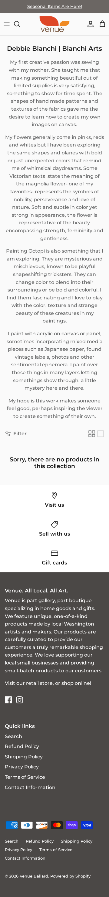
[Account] (89, 24)
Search (13, 736)
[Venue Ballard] (54, 24)
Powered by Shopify (70, 876)
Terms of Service (25, 777)
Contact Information (30, 787)
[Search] (20, 24)
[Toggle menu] (6, 24)
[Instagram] (19, 699)
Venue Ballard (34, 876)
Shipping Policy (24, 757)
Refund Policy (22, 746)
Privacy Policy (22, 767)
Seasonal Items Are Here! (54, 6)
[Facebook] (8, 699)
